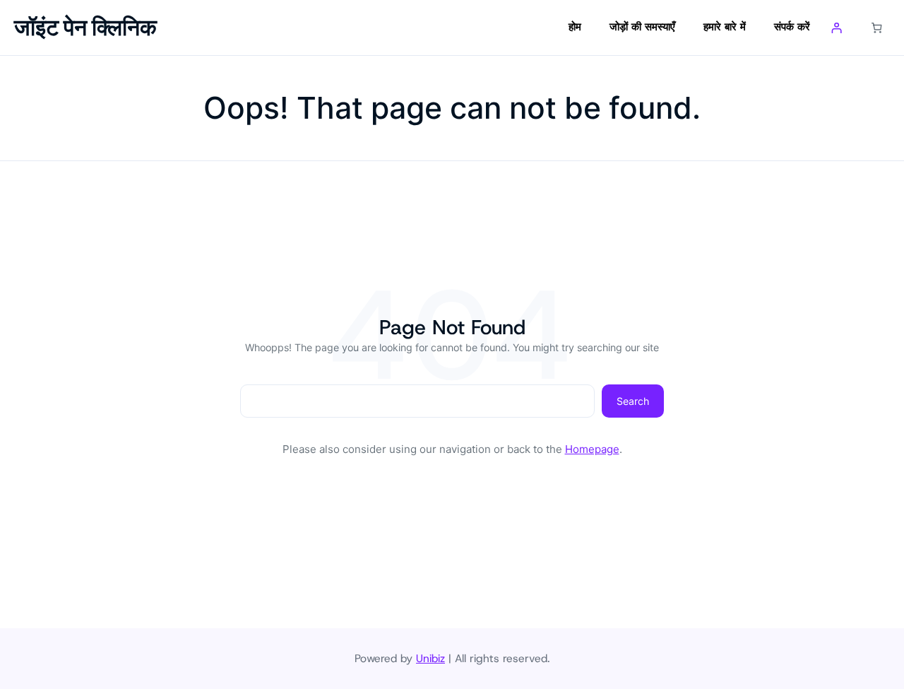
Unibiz (430, 658)
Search (633, 401)
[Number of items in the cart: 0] (877, 27)
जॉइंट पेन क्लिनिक (85, 27)
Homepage (592, 449)
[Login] (836, 27)
